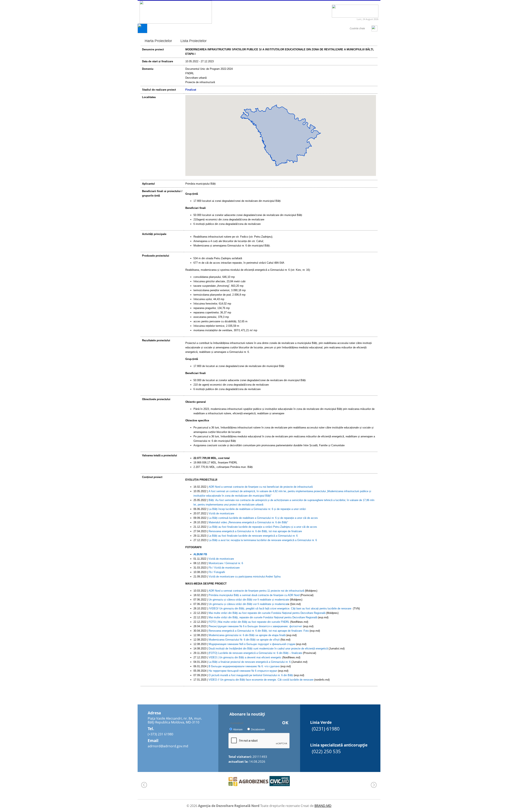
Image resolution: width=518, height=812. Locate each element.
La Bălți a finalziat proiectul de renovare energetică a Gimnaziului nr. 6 (250, 661)
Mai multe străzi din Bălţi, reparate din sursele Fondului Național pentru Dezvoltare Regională (263, 617)
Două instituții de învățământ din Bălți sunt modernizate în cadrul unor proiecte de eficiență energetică (268, 648)
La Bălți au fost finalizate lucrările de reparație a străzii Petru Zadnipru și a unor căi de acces (263, 526)
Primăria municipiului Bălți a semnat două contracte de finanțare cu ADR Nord (254, 595)
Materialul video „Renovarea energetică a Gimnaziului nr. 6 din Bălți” (248, 522)
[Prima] (142, 32)
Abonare (238, 729)
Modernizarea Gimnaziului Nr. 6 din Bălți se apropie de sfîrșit (244, 639)
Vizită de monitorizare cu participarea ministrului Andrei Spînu (245, 576)
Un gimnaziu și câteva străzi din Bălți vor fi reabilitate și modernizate (249, 599)
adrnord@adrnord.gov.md (168, 746)
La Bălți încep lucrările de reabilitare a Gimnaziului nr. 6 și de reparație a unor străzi (257, 509)
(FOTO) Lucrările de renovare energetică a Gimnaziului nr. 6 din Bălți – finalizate (255, 652)
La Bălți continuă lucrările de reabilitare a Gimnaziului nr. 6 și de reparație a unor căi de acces (263, 517)
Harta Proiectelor (158, 41)
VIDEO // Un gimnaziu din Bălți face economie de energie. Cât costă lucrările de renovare (261, 679)
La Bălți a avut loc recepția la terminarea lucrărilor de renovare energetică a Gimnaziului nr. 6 (263, 540)
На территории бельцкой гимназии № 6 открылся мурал (243, 670)
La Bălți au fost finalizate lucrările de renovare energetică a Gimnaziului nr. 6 (253, 535)
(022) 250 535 (326, 751)
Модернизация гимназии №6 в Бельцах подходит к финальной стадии (252, 644)
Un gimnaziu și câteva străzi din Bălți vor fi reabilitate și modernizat (248, 604)
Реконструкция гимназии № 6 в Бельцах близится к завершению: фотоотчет (255, 626)
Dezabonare (258, 729)
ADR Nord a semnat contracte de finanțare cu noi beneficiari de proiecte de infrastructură (261, 486)
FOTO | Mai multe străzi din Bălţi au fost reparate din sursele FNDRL (249, 621)
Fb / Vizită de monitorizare (224, 567)
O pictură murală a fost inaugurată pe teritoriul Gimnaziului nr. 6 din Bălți (251, 675)
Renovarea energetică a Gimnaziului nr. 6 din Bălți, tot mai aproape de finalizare (255, 531)
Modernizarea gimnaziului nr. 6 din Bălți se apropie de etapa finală (247, 635)
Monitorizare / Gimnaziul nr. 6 (226, 563)
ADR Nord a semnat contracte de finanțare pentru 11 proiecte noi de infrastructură (256, 590)
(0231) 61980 (326, 728)
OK (285, 722)
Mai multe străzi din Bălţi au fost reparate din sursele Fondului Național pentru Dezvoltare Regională (267, 612)
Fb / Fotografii (217, 572)
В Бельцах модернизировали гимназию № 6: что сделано (244, 666)
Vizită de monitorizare (221, 513)
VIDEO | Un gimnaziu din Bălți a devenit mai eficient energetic (245, 657)
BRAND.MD (322, 806)
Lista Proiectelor (193, 41)
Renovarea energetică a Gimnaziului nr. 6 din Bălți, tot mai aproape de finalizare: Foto (259, 630)
